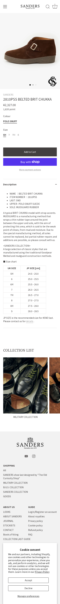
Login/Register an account (42, 511)
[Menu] (5, 6)
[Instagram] (33, 455)
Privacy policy (35, 520)
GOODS (7, 496)
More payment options (30, 169)
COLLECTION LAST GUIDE (17, 539)
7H (13, 134)
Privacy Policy (42, 571)
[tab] (30, 259)
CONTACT (8, 530)
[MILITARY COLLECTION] (25, 385)
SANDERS (8, 94)
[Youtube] (26, 455)
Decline (28, 588)
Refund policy (35, 530)
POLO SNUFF (10, 121)
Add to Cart (30, 151)
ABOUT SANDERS (12, 516)
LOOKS (6, 511)
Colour (6, 116)
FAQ (30, 534)
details (29, 321)
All (4, 470)
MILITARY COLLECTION (25, 417)
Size (5, 129)
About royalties (36, 516)
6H (4, 134)
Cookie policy (35, 525)
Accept (28, 580)
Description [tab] (9, 184)
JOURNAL (8, 520)
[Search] (47, 7)
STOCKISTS (9, 525)
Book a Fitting (11, 534)
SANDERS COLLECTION (15, 491)
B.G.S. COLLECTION (13, 487)
